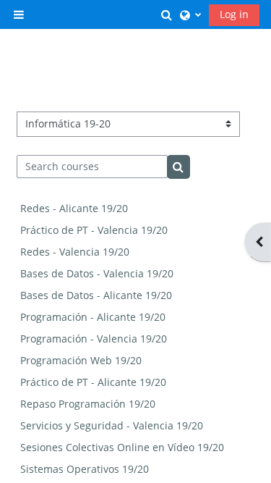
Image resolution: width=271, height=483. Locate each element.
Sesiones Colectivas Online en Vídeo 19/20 (122, 447)
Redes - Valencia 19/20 (74, 252)
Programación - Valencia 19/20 (93, 338)
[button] (166, 14)
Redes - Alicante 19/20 (74, 208)
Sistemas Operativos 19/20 (84, 469)
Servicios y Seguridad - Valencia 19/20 (111, 425)
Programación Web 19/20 (81, 360)
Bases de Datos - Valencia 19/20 (96, 273)
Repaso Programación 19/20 (87, 404)
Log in (234, 14)
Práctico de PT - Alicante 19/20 (93, 382)
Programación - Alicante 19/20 (92, 317)
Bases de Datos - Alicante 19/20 (96, 295)
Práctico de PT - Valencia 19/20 (94, 230)
